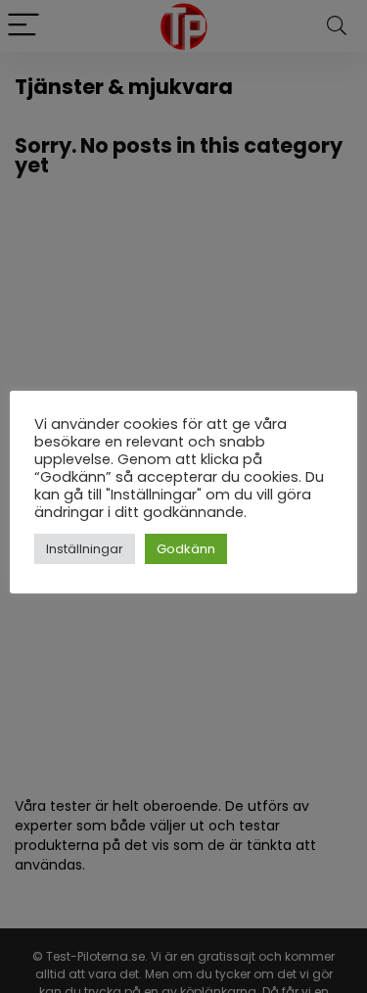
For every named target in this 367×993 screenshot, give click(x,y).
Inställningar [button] (84, 549)
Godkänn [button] (186, 549)
